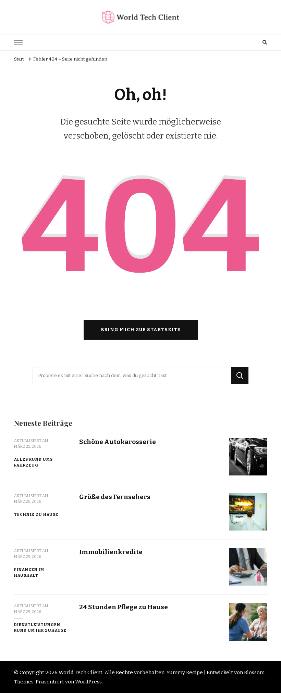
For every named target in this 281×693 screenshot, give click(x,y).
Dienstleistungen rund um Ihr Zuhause (40, 627)
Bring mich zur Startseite (141, 329)
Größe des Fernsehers (114, 497)
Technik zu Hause (36, 514)
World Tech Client (80, 672)
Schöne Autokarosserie (117, 442)
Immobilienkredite (111, 552)
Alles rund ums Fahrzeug (33, 462)
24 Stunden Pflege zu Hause (123, 607)
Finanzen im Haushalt (29, 572)
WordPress (88, 682)
